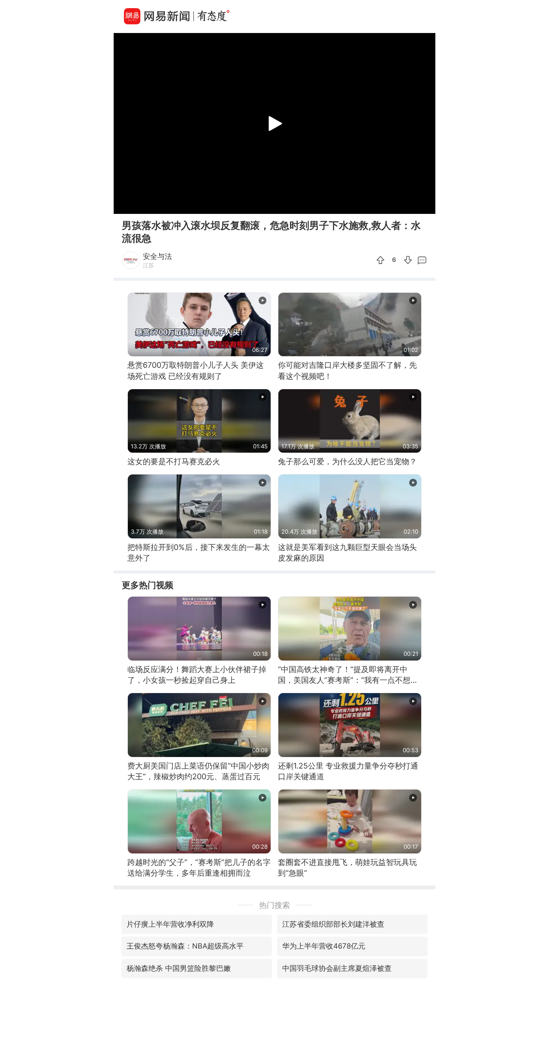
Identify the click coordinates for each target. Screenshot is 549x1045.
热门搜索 (274, 905)
